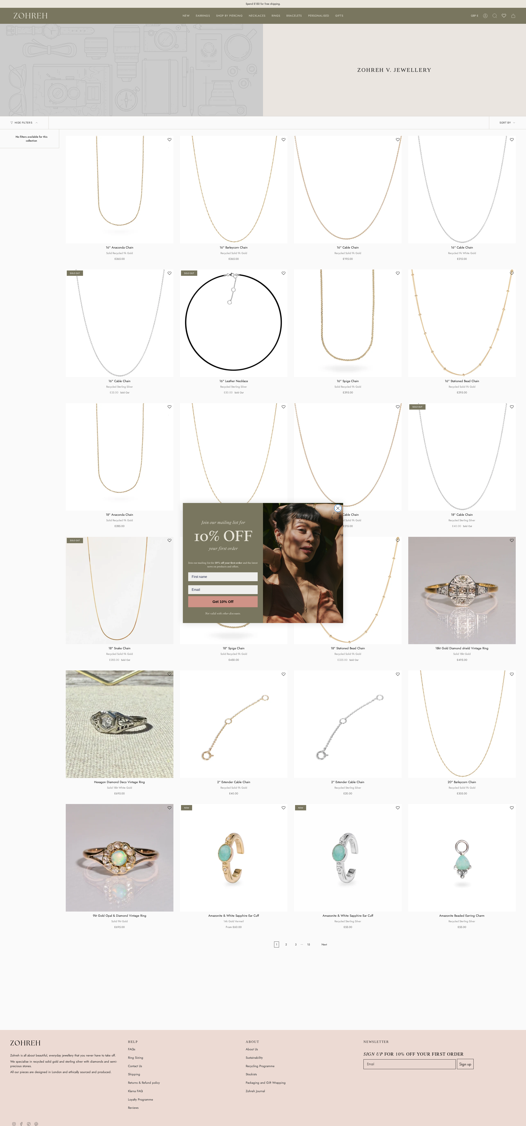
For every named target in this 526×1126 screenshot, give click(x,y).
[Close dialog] (337, 508)
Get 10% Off (222, 602)
